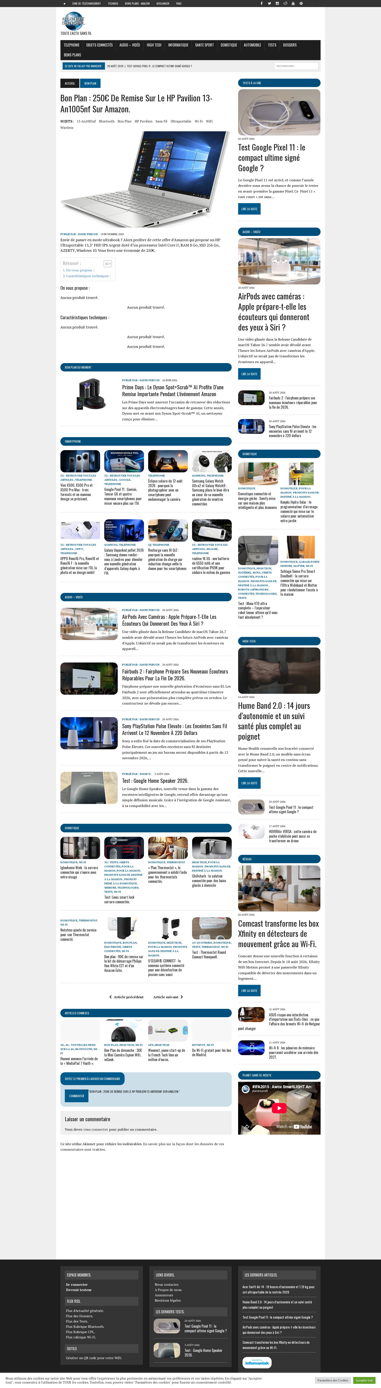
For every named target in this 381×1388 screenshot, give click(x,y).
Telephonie (71, 45)
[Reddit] (285, 3)
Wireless (66, 127)
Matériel (244, 572)
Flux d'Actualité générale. (85, 1310)
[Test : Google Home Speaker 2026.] (89, 800)
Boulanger (163, 3)
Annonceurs (164, 1295)
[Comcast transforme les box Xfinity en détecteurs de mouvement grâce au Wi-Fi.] (279, 908)
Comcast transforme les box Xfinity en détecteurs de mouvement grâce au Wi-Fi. (278, 933)
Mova (257, 572)
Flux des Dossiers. (79, 1316)
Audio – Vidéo (130, 45)
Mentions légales (168, 1300)
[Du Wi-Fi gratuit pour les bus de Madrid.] (212, 1038)
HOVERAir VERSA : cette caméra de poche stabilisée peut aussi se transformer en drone (292, 836)
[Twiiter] (269, 3)
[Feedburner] (309, 3)
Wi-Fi (199, 121)
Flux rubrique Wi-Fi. (81, 1337)
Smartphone (73, 441)
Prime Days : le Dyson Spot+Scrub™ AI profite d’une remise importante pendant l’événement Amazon (173, 390)
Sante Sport (204, 45)
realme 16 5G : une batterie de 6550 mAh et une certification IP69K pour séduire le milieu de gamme (211, 565)
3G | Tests (111, 862)
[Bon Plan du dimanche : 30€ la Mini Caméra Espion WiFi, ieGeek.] (124, 1038)
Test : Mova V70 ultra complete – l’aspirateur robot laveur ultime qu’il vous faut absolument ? (258, 610)
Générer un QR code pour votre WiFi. (94, 1358)
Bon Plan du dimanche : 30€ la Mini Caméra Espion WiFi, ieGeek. (123, 1055)
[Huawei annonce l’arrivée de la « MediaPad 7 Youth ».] (80, 1038)
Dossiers (290, 45)
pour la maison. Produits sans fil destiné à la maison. (123, 875)
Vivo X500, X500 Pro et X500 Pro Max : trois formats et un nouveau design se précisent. (76, 491)
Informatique (178, 45)
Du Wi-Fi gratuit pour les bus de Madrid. (211, 1053)
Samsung (198, 475)
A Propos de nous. (168, 1290)
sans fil (161, 121)
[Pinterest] (301, 3)
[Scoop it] (317, 3)
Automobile (252, 45)
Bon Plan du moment (78, 367)
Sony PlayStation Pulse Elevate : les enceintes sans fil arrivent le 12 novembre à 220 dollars (174, 729)
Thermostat (176, 862)
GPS (150, 1045)
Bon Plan (124, 121)
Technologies (128, 887)
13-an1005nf (86, 121)
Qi (149, 544)
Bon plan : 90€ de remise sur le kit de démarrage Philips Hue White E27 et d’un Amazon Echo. (123, 963)
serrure (110, 887)
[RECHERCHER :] (296, 65)
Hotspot (198, 1045)
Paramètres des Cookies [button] (333, 1380)
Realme (212, 549)
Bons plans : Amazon (137, 3)
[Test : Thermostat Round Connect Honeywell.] (212, 936)
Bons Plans (72, 55)
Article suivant (165, 997)
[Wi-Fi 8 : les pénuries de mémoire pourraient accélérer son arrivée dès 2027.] (251, 1052)
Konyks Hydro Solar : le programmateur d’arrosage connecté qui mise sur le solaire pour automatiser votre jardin (299, 511)
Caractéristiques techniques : (88, 276)
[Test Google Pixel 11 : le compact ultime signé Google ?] (279, 132)
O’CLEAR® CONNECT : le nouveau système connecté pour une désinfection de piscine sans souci (166, 967)
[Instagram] (277, 3)
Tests (272, 45)
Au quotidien (202, 942)
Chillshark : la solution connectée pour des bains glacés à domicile (209, 880)
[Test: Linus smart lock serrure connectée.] (124, 856)
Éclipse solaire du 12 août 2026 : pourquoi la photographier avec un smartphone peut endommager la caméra (165, 490)
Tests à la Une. (252, 82)
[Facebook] (261, 3)
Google (125, 479)
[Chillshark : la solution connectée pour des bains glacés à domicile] (212, 856)
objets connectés (99, 45)
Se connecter (77, 1284)
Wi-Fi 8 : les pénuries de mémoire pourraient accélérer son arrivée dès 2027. (293, 1052)
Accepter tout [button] (364, 1380)
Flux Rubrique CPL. (80, 1332)
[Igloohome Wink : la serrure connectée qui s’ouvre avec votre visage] (80, 856)
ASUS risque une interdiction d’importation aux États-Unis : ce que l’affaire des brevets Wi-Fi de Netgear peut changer (279, 1021)
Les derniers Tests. (170, 1311)
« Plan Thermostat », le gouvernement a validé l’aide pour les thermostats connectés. (167, 874)
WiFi (209, 121)
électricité (112, 946)
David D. (145, 774)
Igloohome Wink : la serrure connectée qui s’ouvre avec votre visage (79, 872)
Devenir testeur (79, 1290)
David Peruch (88, 234)
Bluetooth (106, 121)
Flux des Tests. (77, 1321)
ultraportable (181, 121)
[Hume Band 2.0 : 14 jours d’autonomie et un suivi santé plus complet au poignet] (279, 690)
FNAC (179, 3)
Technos (113, 3)
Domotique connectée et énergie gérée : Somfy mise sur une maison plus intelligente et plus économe (257, 500)
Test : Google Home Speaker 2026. (155, 780)
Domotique (229, 45)
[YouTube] (293, 3)
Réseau (247, 859)
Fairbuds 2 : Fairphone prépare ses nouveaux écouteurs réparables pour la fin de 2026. (175, 674)
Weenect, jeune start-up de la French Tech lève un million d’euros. (166, 1055)
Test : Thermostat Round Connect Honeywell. (209, 954)
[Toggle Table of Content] (105, 263)
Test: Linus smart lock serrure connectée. (119, 899)
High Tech (154, 45)
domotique (72, 828)
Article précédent (129, 997)
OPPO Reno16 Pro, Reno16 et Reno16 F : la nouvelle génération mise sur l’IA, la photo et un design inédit (79, 565)
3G (62, 1045)
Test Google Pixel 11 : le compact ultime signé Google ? (271, 157)
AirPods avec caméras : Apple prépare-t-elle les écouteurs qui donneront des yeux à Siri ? (169, 619)
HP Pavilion (143, 121)
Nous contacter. (167, 1284)
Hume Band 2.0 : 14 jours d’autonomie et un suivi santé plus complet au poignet (274, 720)
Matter (298, 566)
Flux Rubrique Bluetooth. (85, 1326)
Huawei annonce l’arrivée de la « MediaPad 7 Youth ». (79, 1061)
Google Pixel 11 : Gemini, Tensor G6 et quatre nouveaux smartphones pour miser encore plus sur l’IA (123, 496)
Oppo (79, 549)
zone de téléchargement (86, 3)
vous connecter (95, 1129)
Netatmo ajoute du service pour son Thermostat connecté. (78, 934)
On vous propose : (80, 270)
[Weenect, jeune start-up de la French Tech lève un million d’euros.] (168, 1038)
